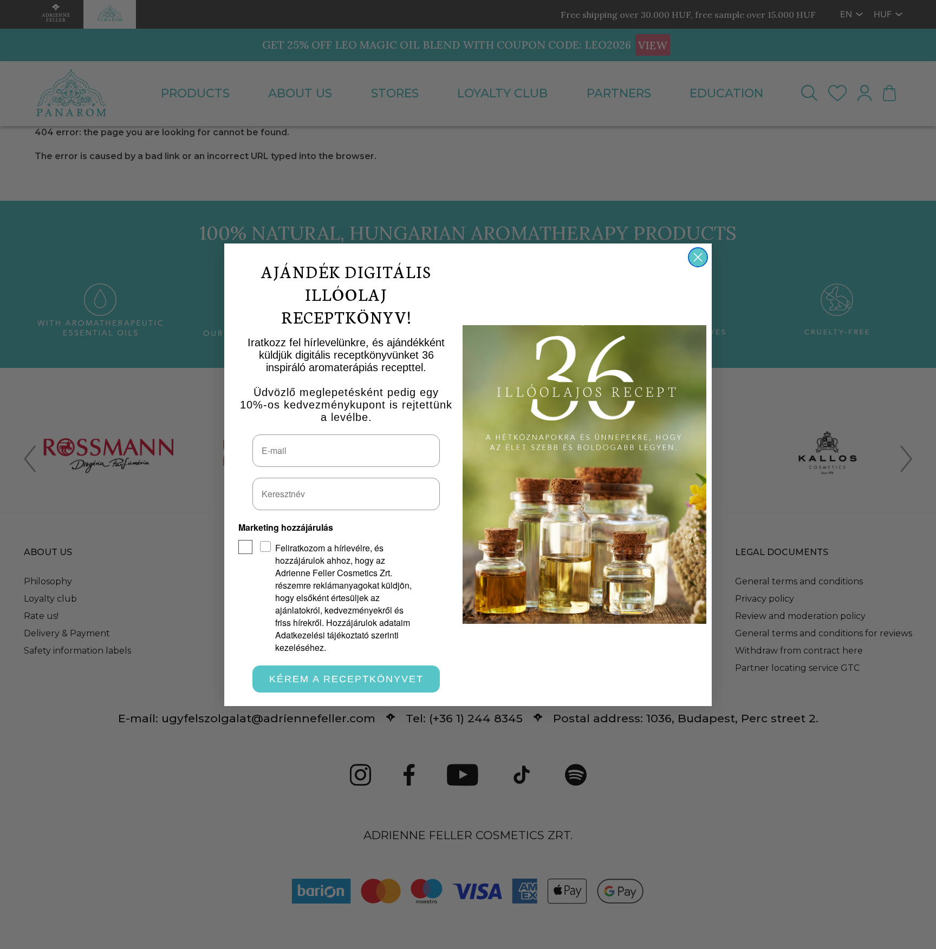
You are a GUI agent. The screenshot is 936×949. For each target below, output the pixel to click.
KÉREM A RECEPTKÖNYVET (346, 679)
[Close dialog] (697, 257)
